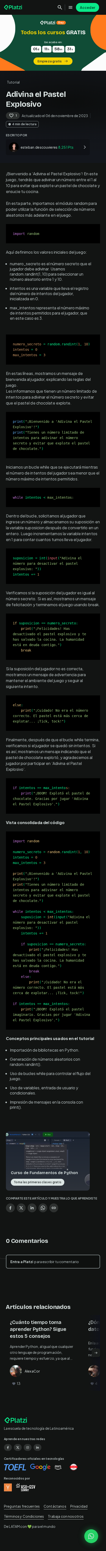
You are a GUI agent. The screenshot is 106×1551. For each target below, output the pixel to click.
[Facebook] (8, 1447)
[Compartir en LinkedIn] (32, 1207)
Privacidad (79, 1506)
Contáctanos (55, 1506)
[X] (18, 1447)
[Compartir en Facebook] (10, 1207)
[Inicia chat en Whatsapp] (91, 1536)
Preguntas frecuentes (22, 1506)
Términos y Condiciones (24, 1516)
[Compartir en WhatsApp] (42, 1207)
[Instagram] (28, 1447)
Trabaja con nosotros (66, 1516)
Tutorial (13, 82)
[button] (53, 43)
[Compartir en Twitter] (21, 1207)
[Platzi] (13, 7)
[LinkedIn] (37, 1447)
